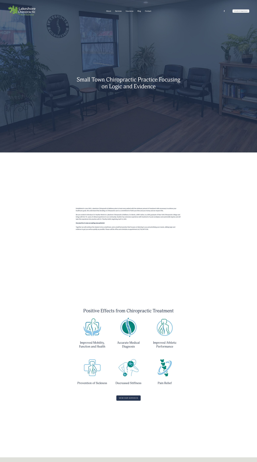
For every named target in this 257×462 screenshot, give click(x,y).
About (108, 11)
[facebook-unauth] (224, 11)
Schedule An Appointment (241, 11)
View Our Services (128, 398)
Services (118, 11)
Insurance (129, 11)
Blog (139, 11)
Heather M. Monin (152, 272)
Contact (148, 11)
